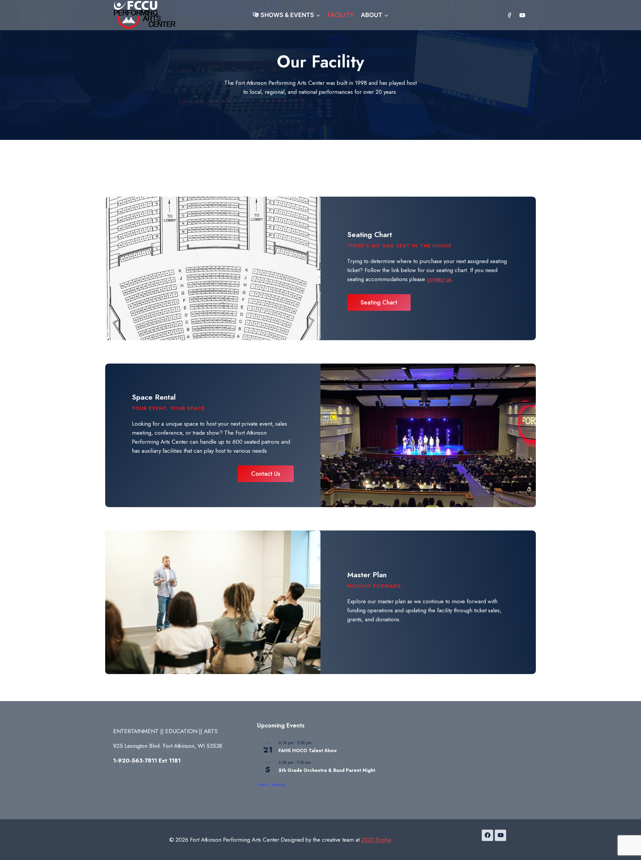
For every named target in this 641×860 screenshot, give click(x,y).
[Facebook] (509, 15)
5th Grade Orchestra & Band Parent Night (326, 770)
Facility (341, 14)
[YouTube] (522, 15)
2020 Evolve (376, 840)
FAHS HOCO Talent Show (307, 750)
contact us (439, 279)
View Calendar (271, 784)
